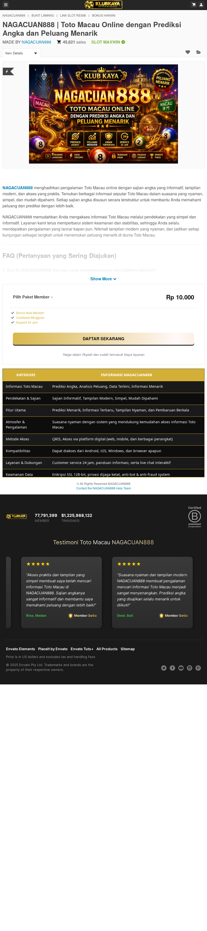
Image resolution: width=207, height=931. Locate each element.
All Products (107, 649)
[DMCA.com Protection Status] (7, 68)
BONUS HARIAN (103, 15)
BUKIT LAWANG (43, 15)
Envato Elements (20, 649)
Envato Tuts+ (82, 649)
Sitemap (128, 649)
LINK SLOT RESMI (73, 15)
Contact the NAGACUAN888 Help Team (103, 488)
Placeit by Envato (53, 649)
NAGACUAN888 (14, 15)
